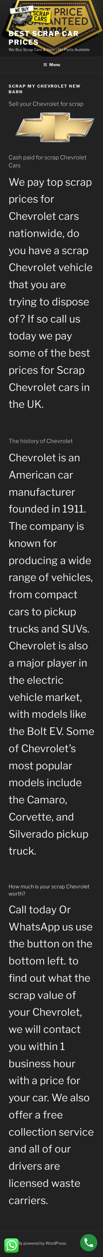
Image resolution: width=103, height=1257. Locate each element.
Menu (54, 64)
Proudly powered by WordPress (37, 1243)
